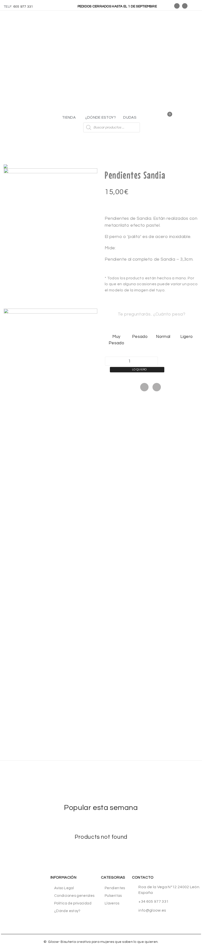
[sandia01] (50, 238)
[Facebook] (144, 387)
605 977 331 (23, 6)
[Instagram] (184, 6)
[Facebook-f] (177, 6)
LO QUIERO (139, 369)
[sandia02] (50, 379)
